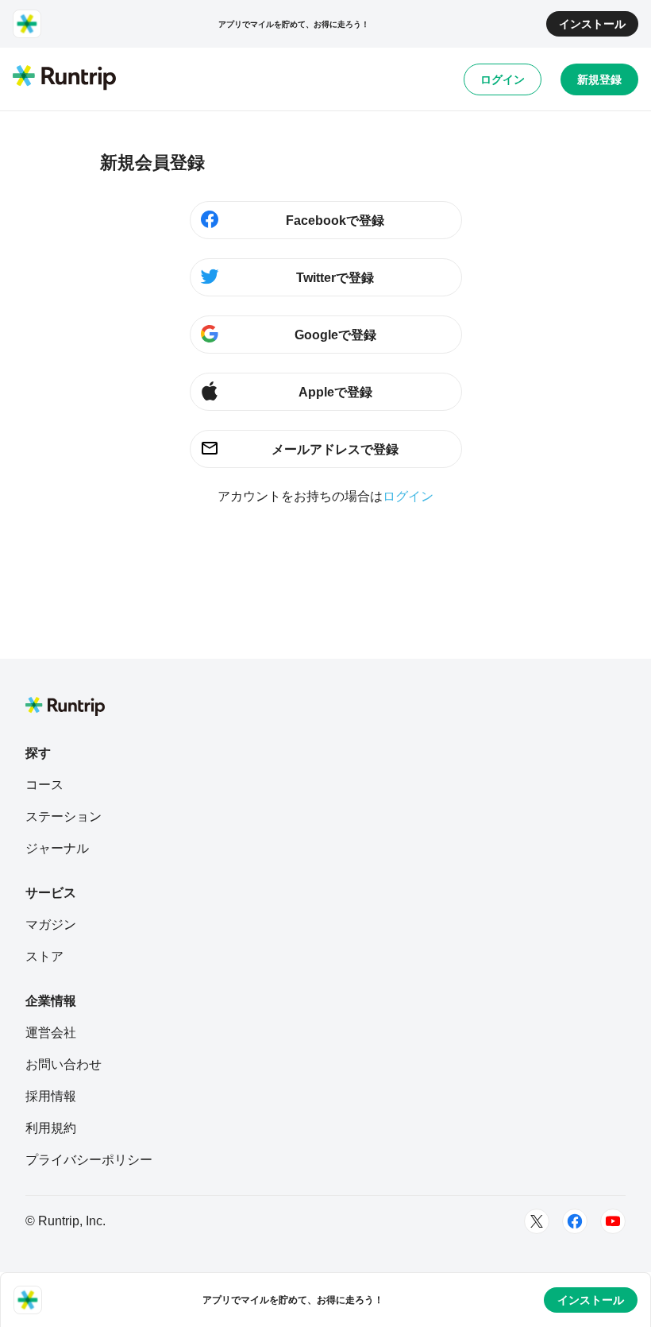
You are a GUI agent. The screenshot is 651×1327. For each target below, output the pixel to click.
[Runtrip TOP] (64, 78)
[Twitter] (536, 1221)
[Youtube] (613, 1221)
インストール (592, 23)
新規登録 (599, 79)
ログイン (502, 79)
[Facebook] (574, 1221)
